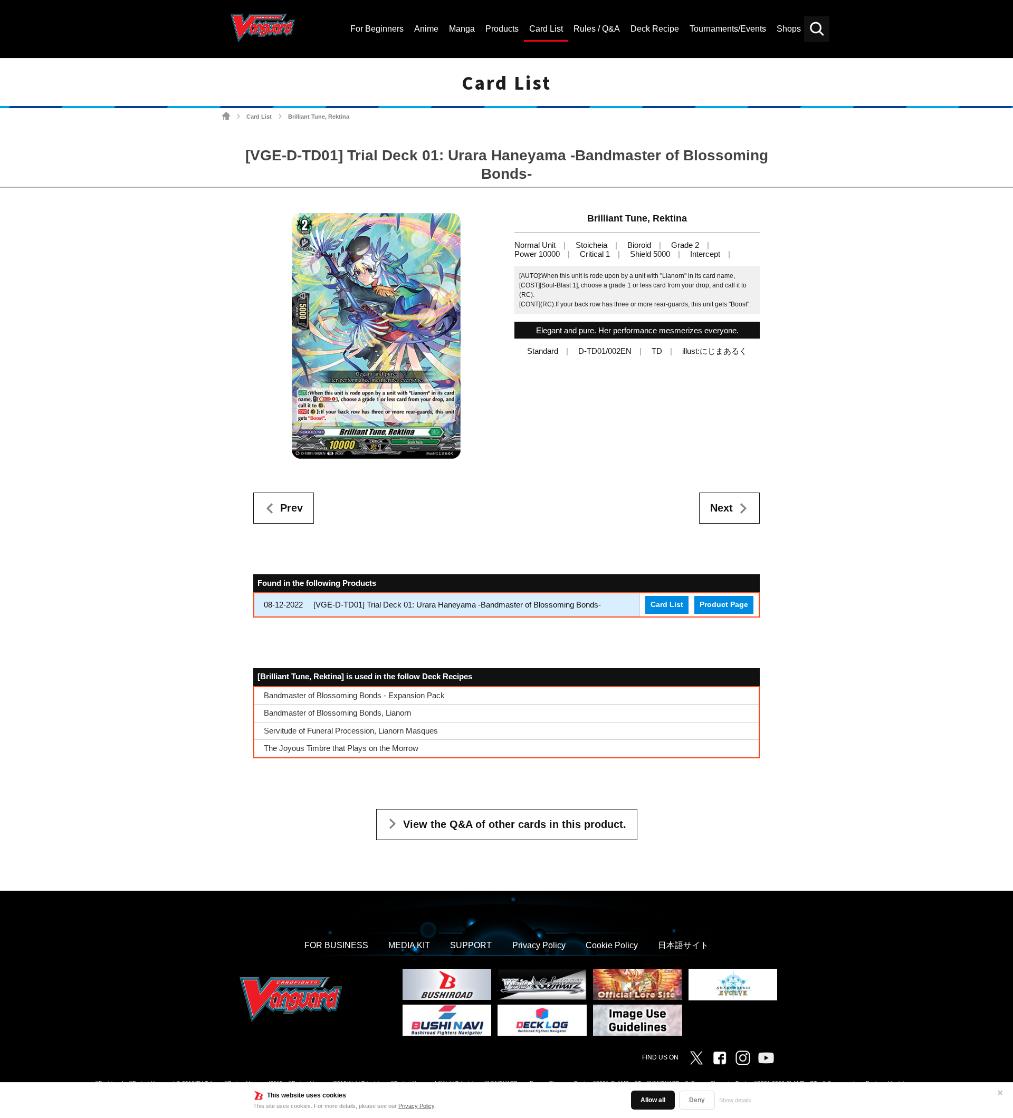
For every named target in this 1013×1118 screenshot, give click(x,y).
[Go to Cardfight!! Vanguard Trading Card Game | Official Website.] (226, 116)
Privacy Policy (416, 1106)
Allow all (653, 1100)
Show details (735, 1100)
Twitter (696, 1057)
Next (721, 508)
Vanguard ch (766, 1057)
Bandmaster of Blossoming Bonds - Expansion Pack (354, 695)
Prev (291, 508)
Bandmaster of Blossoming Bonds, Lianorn (337, 712)
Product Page (724, 605)
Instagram (742, 1057)
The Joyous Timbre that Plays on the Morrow (341, 748)
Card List (259, 116)
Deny (697, 1100)
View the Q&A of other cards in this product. (514, 824)
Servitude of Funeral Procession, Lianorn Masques (351, 730)
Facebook (719, 1057)
